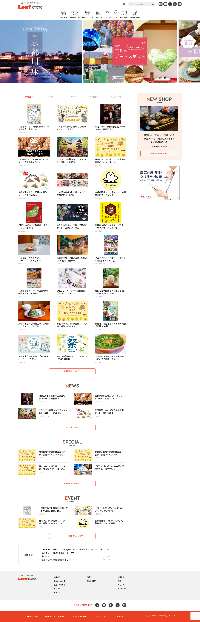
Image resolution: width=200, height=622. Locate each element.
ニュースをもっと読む (72, 427)
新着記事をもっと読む (72, 371)
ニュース (72, 96)
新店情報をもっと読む (159, 153)
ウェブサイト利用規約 (79, 616)
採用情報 (61, 616)
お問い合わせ (122, 616)
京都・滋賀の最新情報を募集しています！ (60, 559)
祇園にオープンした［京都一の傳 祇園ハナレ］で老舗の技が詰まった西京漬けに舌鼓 (159, 138)
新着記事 (29, 96)
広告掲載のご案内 (31, 616)
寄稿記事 (94, 96)
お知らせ (45, 556)
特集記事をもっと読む (72, 483)
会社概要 (48, 616)
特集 (51, 96)
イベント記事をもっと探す (72, 536)
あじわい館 (115, 96)
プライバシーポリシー (102, 616)
